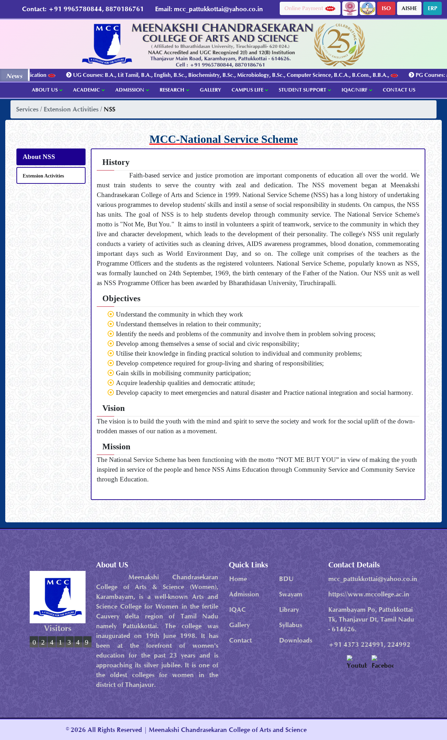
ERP (432, 8)
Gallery (210, 90)
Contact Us (399, 90)
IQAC (237, 609)
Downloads (295, 640)
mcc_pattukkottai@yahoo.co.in (218, 9)
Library (289, 609)
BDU (286, 579)
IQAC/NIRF (354, 90)
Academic (86, 90)
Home (238, 579)
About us (45, 90)
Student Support (302, 90)
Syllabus (290, 625)
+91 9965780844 (75, 9)
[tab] (51, 156)
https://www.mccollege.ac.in (368, 594)
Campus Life (247, 90)
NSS (109, 109)
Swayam (290, 594)
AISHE (409, 8)
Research (172, 90)
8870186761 (124, 9)
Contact (240, 640)
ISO (386, 8)
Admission (129, 90)
